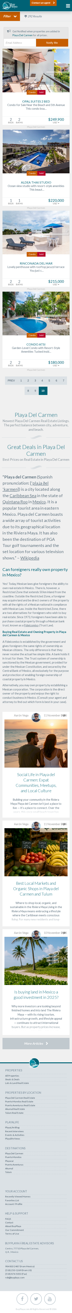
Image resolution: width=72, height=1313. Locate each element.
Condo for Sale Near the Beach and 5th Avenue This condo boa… (36, 106)
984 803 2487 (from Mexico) (20, 1266)
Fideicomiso (31, 625)
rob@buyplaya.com (15, 1277)
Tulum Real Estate (14, 1113)
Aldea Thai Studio (36, 182)
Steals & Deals (12, 1079)
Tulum (8, 1172)
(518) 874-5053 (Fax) (16, 1274)
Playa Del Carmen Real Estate (20, 1098)
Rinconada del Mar (36, 263)
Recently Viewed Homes (18, 1196)
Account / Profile (13, 1204)
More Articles (33, 1043)
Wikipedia (29, 557)
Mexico (39, 501)
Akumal (9, 1168)
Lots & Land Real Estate (17, 1083)
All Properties (12, 1075)
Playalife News (12, 1138)
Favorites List (12, 1200)
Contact (9, 1222)
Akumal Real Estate (15, 1109)
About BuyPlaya (13, 1226)
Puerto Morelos (13, 1157)
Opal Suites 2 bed (36, 101)
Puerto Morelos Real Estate (19, 1101)
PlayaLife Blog (12, 1127)
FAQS (8, 1219)
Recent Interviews (14, 1131)
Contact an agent (41, 3)
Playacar (9, 1161)
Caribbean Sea (23, 495)
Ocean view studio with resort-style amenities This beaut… (36, 187)
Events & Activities (14, 1135)
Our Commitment (14, 1230)
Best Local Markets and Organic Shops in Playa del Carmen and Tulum (36, 888)
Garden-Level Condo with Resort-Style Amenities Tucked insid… (36, 349)
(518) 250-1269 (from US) (18, 1270)
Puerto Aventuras (14, 1164)
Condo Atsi (36, 344)
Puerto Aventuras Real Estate (20, 1105)
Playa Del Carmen (14, 1153)
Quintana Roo (15, 501)
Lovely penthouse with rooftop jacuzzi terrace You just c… (36, 268)
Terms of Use (12, 1233)
